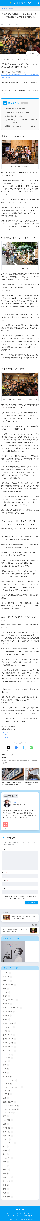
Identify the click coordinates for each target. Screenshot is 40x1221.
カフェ (5, 760)
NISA (7, 1139)
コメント (6, 849)
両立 (7, 1061)
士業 (5, 1124)
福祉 (5, 1173)
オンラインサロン (10, 1000)
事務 (5, 1065)
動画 (5, 1116)
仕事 (5, 1069)
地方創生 (21, 760)
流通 (5, 1165)
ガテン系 (7, 1003)
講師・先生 (8, 1177)
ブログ (8, 1083)
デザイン (7, 1015)
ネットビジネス (9, 1023)
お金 (5, 988)
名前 (4, 872)
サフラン (8, 1158)
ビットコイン (10, 1143)
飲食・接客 (8, 1197)
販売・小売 (7, 1181)
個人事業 (7, 1076)
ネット (6, 1019)
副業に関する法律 (11, 1105)
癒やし (6, 1169)
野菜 (27, 760)
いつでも (8, 1054)
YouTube (7, 980)
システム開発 (8, 1011)
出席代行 (7, 1094)
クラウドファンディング (12, 1007)
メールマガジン (9, 1046)
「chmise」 (5, 737)
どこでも (8, 1058)
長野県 (34, 760)
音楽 (5, 1193)
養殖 (7, 1090)
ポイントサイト (9, 1043)
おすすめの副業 (9, 984)
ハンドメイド (8, 1027)
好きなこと (8, 1128)
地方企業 (13, 760)
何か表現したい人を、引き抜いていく (17, 112)
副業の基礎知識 (9, 1102)
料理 (5, 1146)
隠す (24, 103)
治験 (5, 1161)
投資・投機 (8, 1135)
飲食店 (5, 763)
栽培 (5, 1154)
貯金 (7, 992)
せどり (6, 996)
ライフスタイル (9, 1050)
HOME (21, 1209)
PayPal (6, 973)
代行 (5, 1072)
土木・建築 (7, 1120)
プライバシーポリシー (15, 1216)
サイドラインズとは (11, 1213)
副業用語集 (9, 1112)
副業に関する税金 (11, 1109)
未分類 (6, 1150)
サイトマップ (30, 1213)
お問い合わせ (28, 1216)
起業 (12, 755)
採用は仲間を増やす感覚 (13, 116)
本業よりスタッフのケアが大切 (14, 108)
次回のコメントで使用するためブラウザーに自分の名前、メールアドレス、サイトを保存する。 (20, 897)
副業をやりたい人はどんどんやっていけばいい (20, 126)
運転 (5, 1189)
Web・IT (7, 977)
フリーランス (8, 1035)
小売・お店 (7, 1132)
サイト (4, 888)
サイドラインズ (22, 2)
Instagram (5, 828)
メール (5, 880)
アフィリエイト (11, 1080)
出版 (5, 1098)
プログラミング (9, 1039)
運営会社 (22, 1213)
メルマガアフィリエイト (13, 1087)
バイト (6, 1031)
